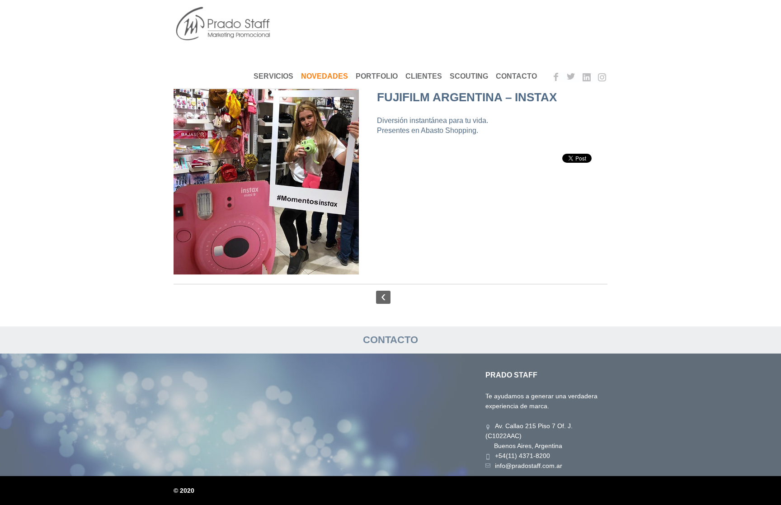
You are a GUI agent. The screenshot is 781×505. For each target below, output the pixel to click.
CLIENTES (423, 76)
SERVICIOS (273, 76)
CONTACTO (516, 76)
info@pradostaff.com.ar (528, 465)
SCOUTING (469, 76)
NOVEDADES (324, 76)
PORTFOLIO (377, 76)
